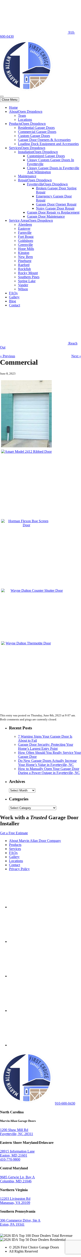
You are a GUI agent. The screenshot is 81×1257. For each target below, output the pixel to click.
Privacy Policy (19, 869)
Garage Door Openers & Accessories (44, 140)
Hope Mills (26, 249)
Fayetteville (35, 184)
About (13, 111)
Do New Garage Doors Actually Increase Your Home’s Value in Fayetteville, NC (47, 763)
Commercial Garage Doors (37, 132)
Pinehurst (24, 261)
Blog (12, 301)
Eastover (24, 228)
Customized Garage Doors (46, 156)
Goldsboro (25, 241)
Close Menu (9, 99)
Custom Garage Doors (34, 136)
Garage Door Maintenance (46, 216)
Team (22, 115)
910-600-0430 (65, 1103)
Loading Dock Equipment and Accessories (48, 144)
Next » (76, 356)
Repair (22, 180)
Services (15, 148)
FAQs (13, 293)
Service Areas (19, 220)
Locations (25, 119)
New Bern (25, 257)
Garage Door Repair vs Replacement (53, 212)
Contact (14, 305)
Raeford (23, 265)
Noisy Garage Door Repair (55, 208)
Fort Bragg (26, 236)
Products (15, 124)
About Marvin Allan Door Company (35, 841)
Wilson (23, 289)
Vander (23, 285)
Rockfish (24, 269)
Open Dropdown (30, 111)
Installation (26, 152)
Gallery (14, 297)
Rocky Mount (28, 273)
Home (13, 107)
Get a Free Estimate (14, 833)
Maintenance (27, 176)
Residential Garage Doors (36, 128)
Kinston (23, 253)
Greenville (25, 245)
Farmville (25, 232)
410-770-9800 (10, 1159)
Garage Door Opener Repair (56, 204)
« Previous (7, 356)
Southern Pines (28, 277)
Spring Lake (27, 281)
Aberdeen (25, 224)
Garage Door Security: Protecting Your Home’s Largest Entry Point (45, 746)
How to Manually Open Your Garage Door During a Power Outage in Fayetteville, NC (49, 771)
